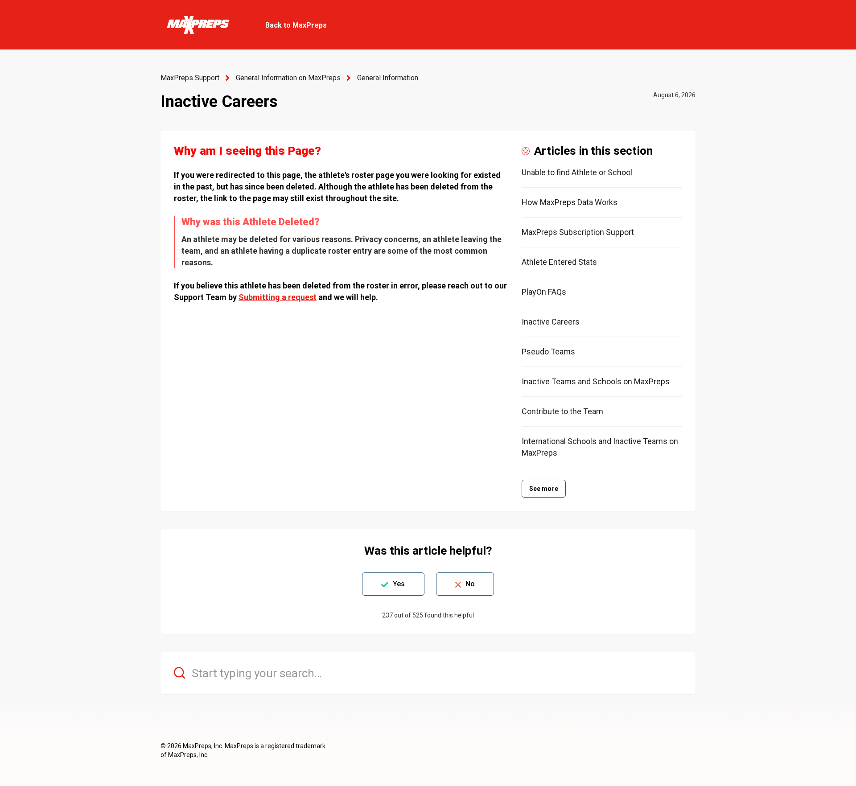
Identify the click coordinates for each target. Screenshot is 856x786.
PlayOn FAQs (544, 291)
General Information (387, 78)
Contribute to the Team (562, 411)
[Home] (197, 25)
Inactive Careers (551, 321)
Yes (399, 584)
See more (543, 488)
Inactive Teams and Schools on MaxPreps (596, 381)
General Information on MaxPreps (288, 78)
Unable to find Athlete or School (577, 172)
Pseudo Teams (548, 351)
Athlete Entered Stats (559, 262)
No (470, 584)
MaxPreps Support (189, 78)
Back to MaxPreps (296, 25)
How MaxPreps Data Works (569, 202)
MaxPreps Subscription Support (578, 232)
